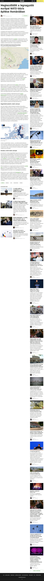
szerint (23, 78)
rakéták (17, 158)
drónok (4, 158)
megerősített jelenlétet (22, 113)
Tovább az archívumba (36, 570)
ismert (3, 88)
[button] (3, 183)
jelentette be (18, 172)
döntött (15, 38)
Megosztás (25, 15)
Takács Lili (4, 15)
